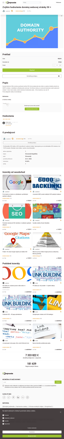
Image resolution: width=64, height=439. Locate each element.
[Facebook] (4, 397)
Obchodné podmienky (8, 406)
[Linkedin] (18, 397)
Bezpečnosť (48, 406)
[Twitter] (8, 397)
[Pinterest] (13, 397)
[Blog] (22, 397)
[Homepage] (11, 2)
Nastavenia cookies (21, 406)
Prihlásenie (58, 2)
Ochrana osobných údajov (36, 406)
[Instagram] (27, 397)
